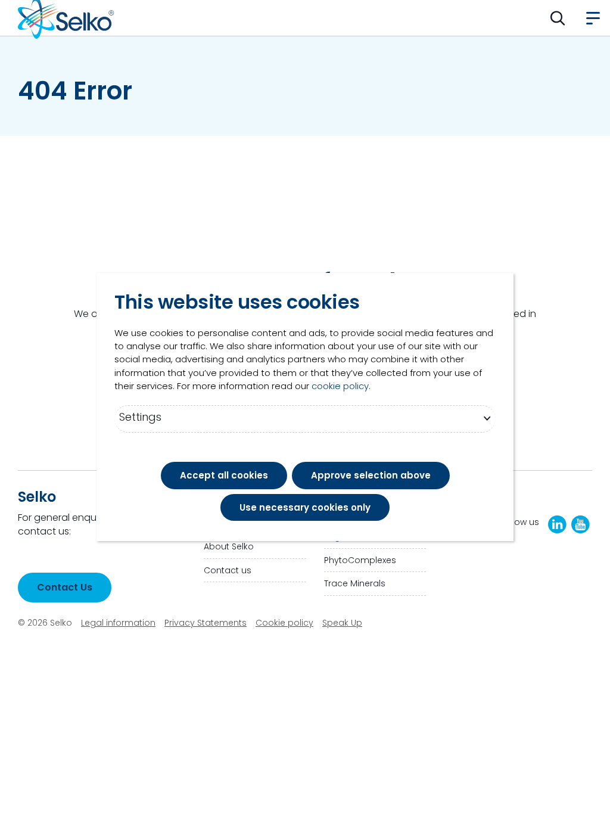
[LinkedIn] (557, 524)
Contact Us (64, 587)
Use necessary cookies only (305, 507)
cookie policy (340, 386)
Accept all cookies (224, 475)
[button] (557, 18)
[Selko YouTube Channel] (580, 524)
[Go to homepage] (66, 18)
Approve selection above (371, 475)
